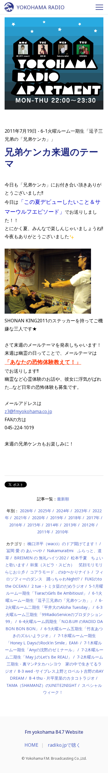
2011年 (43, 532)
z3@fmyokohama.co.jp (28, 411)
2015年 (34, 525)
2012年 (88, 525)
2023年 (81, 510)
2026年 (26, 510)
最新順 (63, 499)
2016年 (15, 525)
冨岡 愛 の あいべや (24, 550)
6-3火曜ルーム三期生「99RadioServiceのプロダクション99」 (54, 614)
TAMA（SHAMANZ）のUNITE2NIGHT (41, 685)
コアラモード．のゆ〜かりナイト (60, 572)
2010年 (62, 532)
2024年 (62, 510)
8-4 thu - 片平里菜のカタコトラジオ (62, 678)
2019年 (56, 517)
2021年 (20, 517)
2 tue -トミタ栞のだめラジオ (57, 586)
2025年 (44, 510)
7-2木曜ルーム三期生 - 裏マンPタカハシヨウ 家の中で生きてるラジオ (54, 664)
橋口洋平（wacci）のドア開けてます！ (62, 543)
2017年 (93, 517)
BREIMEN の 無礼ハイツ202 (40, 558)
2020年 (38, 517)
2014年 (52, 525)
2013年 (70, 525)
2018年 (75, 517)
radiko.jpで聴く (64, 745)
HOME (31, 745)
